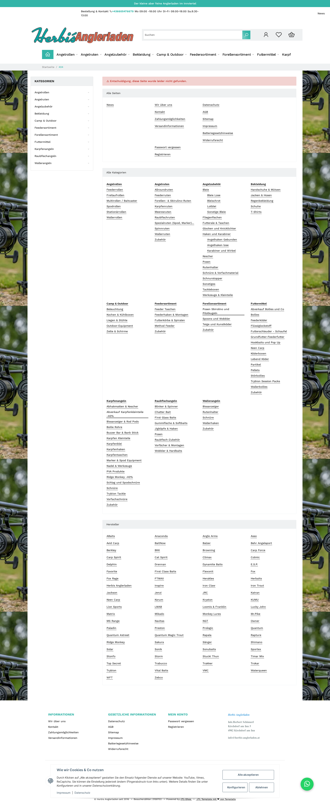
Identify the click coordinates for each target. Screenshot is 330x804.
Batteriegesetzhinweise (218, 133)
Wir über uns (163, 104)
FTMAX (159, 578)
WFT (110, 677)
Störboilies (258, 375)
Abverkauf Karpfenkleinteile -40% (125, 413)
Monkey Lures (212, 613)
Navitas (159, 620)
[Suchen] (246, 35)
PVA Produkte (116, 471)
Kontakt (160, 111)
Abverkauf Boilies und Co (267, 309)
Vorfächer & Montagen (169, 445)
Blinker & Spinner (166, 406)
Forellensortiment (46, 134)
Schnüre (112, 488)
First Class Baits (165, 571)
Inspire (159, 585)
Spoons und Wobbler (216, 318)
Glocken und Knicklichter (219, 228)
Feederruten (163, 195)
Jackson (112, 592)
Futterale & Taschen (216, 222)
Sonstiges (209, 283)
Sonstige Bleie (216, 211)
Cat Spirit (161, 557)
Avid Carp (113, 543)
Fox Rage (112, 578)
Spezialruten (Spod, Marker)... (174, 222)
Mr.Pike (255, 613)
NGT (205, 620)
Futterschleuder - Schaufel (269, 331)
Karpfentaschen (117, 454)
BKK (157, 550)
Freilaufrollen (115, 195)
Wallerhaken (211, 423)
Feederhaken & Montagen (171, 314)
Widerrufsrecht (213, 140)
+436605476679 (123, 11)
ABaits (111, 536)
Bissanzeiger (211, 406)
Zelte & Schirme (117, 331)
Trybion (111, 670)
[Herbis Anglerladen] (82, 34)
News (321, 13)
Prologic (208, 627)
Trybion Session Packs (265, 381)
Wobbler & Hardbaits (168, 450)
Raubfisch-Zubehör (167, 439)
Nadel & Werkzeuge (119, 465)
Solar (110, 649)
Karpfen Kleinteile (118, 438)
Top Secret (114, 663)
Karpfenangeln (44, 148)
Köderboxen (258, 353)
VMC (206, 670)
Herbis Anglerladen (119, 585)
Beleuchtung (115, 309)
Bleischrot (213, 200)
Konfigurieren (236, 787)
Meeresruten (163, 211)
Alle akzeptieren (248, 774)
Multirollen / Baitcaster (122, 200)
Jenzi (158, 592)
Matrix (111, 613)
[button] (266, 35)
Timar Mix (257, 656)
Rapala (207, 635)
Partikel (256, 364)
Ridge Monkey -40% (120, 476)
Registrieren (163, 154)
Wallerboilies (259, 386)
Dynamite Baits (212, 564)
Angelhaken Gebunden (222, 239)
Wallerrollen (114, 217)
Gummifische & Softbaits (171, 423)
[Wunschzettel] (278, 35)
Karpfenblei (114, 443)
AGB (205, 111)
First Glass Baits (165, 417)
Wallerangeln (43, 163)
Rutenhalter (210, 267)
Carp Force (258, 550)
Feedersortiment (45, 127)
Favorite (112, 571)
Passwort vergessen (168, 147)
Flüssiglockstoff (261, 325)
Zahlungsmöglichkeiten (170, 118)
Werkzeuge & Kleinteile (218, 294)
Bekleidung (42, 113)
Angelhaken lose (218, 245)
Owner (255, 620)
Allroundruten (164, 189)
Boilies (255, 314)
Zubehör (160, 239)
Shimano (256, 642)
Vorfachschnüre (117, 499)
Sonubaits (209, 649)
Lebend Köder (260, 359)
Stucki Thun (211, 656)
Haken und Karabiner (217, 234)
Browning (209, 550)
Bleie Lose (213, 195)
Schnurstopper (212, 278)
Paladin (111, 627)
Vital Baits (161, 670)
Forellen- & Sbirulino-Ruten (173, 200)
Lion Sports (114, 606)
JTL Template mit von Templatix (216, 799)
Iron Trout (257, 585)
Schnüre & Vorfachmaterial (220, 272)
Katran (255, 592)
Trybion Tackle (116, 493)
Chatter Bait (163, 411)
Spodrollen (114, 206)
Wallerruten (162, 234)
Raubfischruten (165, 217)
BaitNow (160, 543)
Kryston (208, 599)
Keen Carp (257, 347)
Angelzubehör (44, 106)
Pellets (255, 370)
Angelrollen (42, 92)
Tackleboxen (211, 289)
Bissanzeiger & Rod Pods (123, 421)
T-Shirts (256, 211)
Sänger (207, 642)
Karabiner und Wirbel (221, 250)
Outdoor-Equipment (120, 325)
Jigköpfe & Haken (166, 428)
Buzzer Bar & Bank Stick (122, 432)
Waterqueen (259, 670)
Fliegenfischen (212, 217)
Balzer (207, 543)
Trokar (255, 663)
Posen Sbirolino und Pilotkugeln (216, 311)
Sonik (158, 649)
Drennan (160, 564)
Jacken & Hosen (261, 195)
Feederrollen (115, 189)
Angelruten (42, 99)
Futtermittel (42, 141)
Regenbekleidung (262, 200)
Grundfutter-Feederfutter (267, 336)
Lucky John (258, 606)
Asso (254, 536)
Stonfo (111, 656)
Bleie (206, 189)
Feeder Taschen (165, 309)
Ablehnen (261, 787)
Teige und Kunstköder (217, 324)
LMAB (158, 606)
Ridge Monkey (116, 642)
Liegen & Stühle (117, 320)
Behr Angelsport (261, 543)
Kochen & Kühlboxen (120, 314)
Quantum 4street (118, 635)
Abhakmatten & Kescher (122, 406)
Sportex (256, 649)
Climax (207, 557)
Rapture (256, 635)
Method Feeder (165, 325)
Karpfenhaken (116, 449)
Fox (253, 571)
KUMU (255, 599)
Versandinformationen (169, 126)
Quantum (257, 627)
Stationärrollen (116, 211)
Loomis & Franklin (214, 606)
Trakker (208, 663)
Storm (159, 656)
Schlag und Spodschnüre (123, 482)
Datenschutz (211, 104)
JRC (205, 592)
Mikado (159, 613)
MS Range (113, 620)
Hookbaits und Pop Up (265, 342)
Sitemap (208, 118)
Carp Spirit (114, 557)
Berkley (111, 550)
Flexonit (208, 571)
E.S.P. (254, 564)
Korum (159, 599)
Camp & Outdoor (46, 120)
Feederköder (259, 320)
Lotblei (211, 206)
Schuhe (256, 206)
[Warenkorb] (291, 35)
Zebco (159, 677)
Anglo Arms (210, 536)
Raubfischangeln (45, 156)
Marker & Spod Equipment (124, 460)
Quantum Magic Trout (169, 635)
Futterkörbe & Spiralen (170, 320)
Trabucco (161, 663)
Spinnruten (162, 228)
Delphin (112, 564)
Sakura (159, 642)
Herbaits (256, 578)
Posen (206, 261)
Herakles (208, 578)
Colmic (255, 557)
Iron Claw (209, 585)
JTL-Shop (186, 799)
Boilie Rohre (114, 427)
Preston (160, 627)
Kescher (208, 256)
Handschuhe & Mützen (266, 189)
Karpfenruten (163, 206)
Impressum (210, 126)
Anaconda (161, 536)
